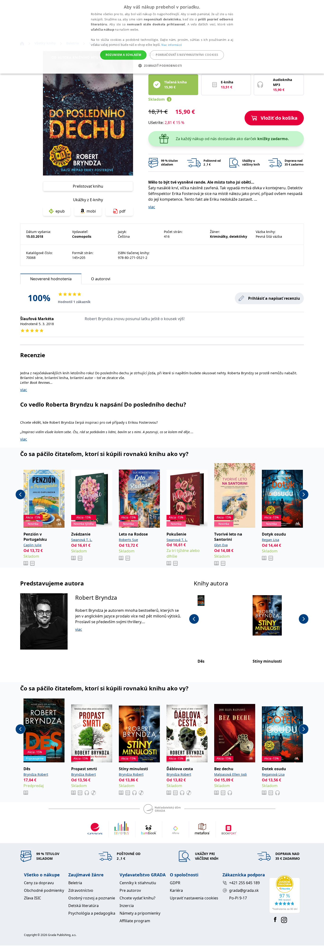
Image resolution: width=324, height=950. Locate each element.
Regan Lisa (270, 539)
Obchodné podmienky (44, 890)
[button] (162, 65)
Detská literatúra (83, 905)
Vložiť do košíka (279, 118)
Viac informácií (171, 45)
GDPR (175, 882)
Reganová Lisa (273, 774)
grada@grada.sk (244, 890)
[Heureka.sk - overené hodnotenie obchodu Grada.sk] (284, 894)
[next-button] (304, 494)
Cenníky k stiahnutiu (138, 882)
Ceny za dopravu (39, 882)
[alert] (162, 37)
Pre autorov (130, 890)
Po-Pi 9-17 (238, 898)
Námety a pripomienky (140, 913)
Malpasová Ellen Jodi (230, 774)
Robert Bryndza (96, 597)
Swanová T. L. (81, 539)
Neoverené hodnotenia (51, 278)
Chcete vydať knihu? (137, 898)
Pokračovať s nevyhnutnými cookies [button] (187, 55)
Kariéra (176, 890)
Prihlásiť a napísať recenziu (274, 298)
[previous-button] (20, 494)
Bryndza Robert (35, 774)
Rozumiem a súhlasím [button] (123, 55)
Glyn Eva (221, 545)
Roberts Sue (128, 539)
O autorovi (100, 278)
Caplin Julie (32, 545)
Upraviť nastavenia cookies (194, 898)
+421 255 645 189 (244, 882)
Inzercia (127, 905)
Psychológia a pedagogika (91, 913)
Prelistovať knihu (88, 186)
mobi (91, 211)
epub (60, 211)
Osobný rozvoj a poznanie (91, 898)
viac (151, 206)
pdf (122, 211)
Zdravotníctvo (80, 890)
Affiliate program (135, 920)
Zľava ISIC (32, 898)
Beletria (75, 882)
